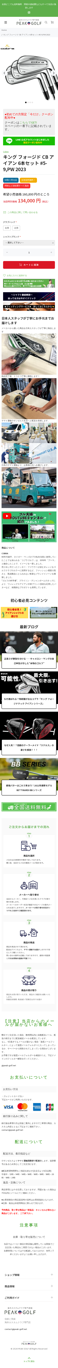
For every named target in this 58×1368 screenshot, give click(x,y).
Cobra (6, 152)
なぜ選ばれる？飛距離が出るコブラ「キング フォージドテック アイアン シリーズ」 (29, 701)
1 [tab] (26, 102)
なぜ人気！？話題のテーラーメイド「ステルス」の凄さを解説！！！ (29, 747)
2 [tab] (28, 102)
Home (4, 30)
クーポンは (21, 122)
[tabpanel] (29, 71)
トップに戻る (29, 1361)
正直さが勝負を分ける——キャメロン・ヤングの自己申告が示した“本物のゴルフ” (29, 661)
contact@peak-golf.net (12, 1130)
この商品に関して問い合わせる (22, 212)
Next (53, 73)
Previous (4, 73)
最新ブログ (29, 626)
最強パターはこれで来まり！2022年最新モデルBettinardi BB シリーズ (29, 788)
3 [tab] (30, 102)
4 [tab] (32, 102)
